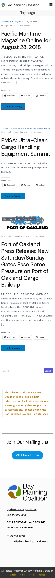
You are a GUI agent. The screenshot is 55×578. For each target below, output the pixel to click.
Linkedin (13, 575)
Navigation (7, 219)
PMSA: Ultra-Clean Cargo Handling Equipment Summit (25, 147)
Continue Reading (13, 106)
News (17, 219)
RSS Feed (31, 575)
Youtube (42, 575)
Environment (18, 128)
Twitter (22, 575)
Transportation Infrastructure (37, 128)
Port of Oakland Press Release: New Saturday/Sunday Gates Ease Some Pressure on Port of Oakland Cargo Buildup (25, 264)
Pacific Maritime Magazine (12, 21)
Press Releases (29, 219)
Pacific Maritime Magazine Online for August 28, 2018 (25, 40)
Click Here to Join (27, 455)
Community (7, 128)
